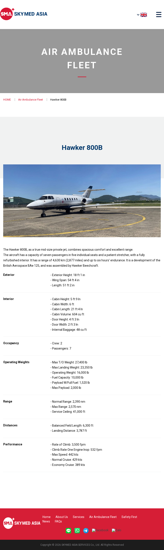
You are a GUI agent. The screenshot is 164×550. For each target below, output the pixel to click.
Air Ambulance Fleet (30, 99)
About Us (62, 517)
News (46, 521)
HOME (7, 99)
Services (78, 517)
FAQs (58, 521)
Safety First (129, 517)
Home (46, 517)
